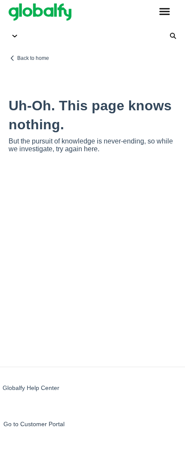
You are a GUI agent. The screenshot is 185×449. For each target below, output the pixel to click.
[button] (164, 12)
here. (91, 149)
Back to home (33, 58)
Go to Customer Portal (34, 424)
